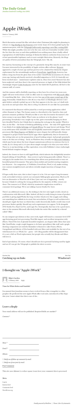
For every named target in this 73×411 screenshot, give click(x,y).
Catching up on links (13, 257)
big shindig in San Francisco (23, 45)
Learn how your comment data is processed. (50, 371)
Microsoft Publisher (62, 139)
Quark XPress (37, 127)
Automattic (67, 403)
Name (4, 343)
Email (5, 348)
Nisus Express (19, 132)
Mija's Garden (14, 278)
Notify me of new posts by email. (14, 362)
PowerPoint (41, 72)
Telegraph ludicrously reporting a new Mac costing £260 (46, 47)
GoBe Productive (24, 85)
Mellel (31, 132)
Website (4, 354)
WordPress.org (7, 390)
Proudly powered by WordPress (42, 403)
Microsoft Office (63, 95)
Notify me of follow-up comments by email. (17, 359)
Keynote (60, 67)
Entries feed (6, 385)
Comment (6, 316)
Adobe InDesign (22, 127)
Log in (4, 382)
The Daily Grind (14, 8)
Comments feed (7, 387)
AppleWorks (51, 72)
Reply (22, 280)
